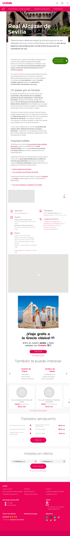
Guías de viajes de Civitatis (55, 491)
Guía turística (3, 8)
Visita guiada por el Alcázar (59, 61)
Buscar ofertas (38, 466)
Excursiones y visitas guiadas (19, 9)
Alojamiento (58, 9)
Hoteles (27, 489)
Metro (45, 213)
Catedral (20, 70)
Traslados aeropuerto (42, 9)
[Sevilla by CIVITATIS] (7, 3)
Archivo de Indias (48, 229)
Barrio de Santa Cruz (49, 225)
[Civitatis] (6, 533)
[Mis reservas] (57, 3)
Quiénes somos (51, 494)
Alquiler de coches (30, 494)
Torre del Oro (47, 227)
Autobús (46, 215)
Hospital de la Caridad (49, 221)
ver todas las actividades (38, 410)
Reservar (38, 440)
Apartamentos (29, 491)
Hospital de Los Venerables (51, 223)
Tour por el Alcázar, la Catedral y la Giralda (27, 185)
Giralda (15, 178)
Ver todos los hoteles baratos (38, 471)
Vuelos (48, 489)
